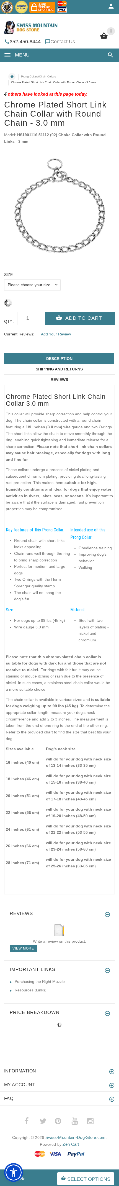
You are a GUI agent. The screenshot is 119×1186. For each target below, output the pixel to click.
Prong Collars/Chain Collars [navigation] (38, 76)
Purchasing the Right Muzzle (40, 981)
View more (23, 948)
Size (8, 274)
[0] (104, 38)
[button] (109, 55)
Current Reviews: (19, 334)
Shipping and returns (59, 369)
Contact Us (62, 41)
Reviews (59, 379)
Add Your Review (56, 334)
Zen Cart (71, 1144)
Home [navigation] (11, 76)
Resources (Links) (30, 990)
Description (59, 358)
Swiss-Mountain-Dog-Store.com (75, 1137)
